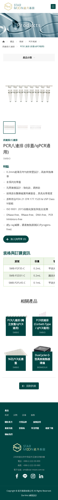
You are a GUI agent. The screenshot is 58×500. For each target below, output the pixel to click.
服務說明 (37, 422)
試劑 (15, 415)
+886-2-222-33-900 (31, 461)
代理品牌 (23, 422)
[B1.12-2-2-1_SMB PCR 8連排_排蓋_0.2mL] (29, 94)
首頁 (3, 41)
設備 (24, 415)
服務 (33, 415)
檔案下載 (49, 428)
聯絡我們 (9, 434)
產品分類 (27, 57)
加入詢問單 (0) (18, 239)
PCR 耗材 (33, 41)
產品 (12, 41)
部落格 (22, 428)
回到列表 (31, 385)
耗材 (21, 41)
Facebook (17, 476)
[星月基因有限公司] (19, 6)
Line (25, 476)
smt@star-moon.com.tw (33, 469)
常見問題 (35, 428)
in (41, 476)
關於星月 (9, 422)
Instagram (33, 476)
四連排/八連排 (8, 46)
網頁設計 (33, 495)
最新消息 (9, 428)
